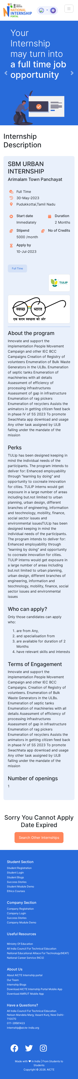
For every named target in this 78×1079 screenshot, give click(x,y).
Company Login (16, 913)
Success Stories (16, 882)
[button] (6, 73)
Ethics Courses (16, 891)
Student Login (15, 872)
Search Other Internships (39, 837)
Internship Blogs (16, 984)
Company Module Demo (21, 922)
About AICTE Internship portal (24, 975)
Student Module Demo (20, 886)
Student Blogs (15, 877)
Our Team (13, 980)
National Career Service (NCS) (25, 957)
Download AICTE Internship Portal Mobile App (34, 989)
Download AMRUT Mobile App (25, 993)
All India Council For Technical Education (31, 948)
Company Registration (20, 908)
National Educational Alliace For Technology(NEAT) (38, 953)
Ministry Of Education (20, 943)
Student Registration (19, 868)
